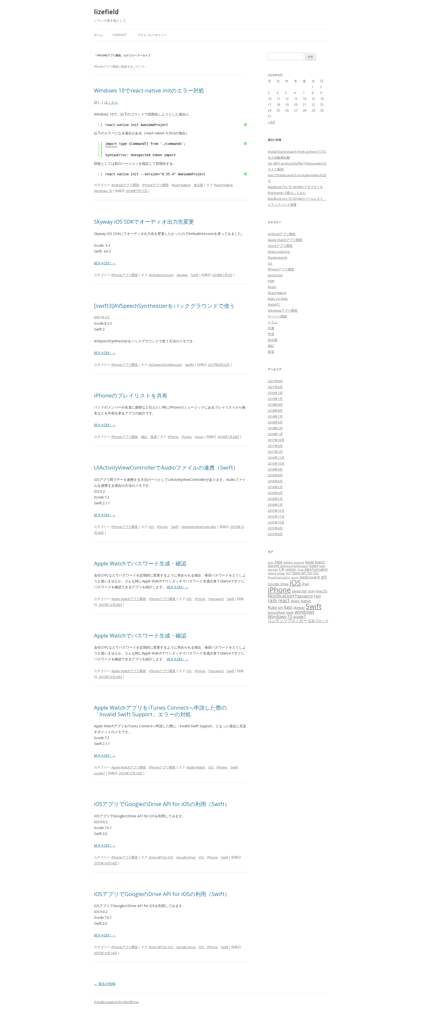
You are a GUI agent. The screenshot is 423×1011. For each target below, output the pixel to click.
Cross (300, 569)
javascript (299, 591)
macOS (321, 591)
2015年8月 (275, 534)
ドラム (272, 322)
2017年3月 (275, 451)
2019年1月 (275, 399)
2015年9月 (275, 528)
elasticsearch (310, 577)
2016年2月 (275, 499)
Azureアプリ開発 (280, 245)
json (311, 591)
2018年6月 (275, 422)
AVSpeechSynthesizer (165, 364)
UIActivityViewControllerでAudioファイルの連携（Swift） (166, 467)
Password (216, 599)
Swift (194, 275)
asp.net (273, 565)
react (284, 600)
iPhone (173, 437)
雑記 (144, 437)
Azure (313, 565)
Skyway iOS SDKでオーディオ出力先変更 (144, 221)
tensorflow (276, 612)
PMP (271, 281)
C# (281, 569)
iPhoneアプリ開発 (155, 185)
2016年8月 (275, 475)
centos (290, 569)
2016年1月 (275, 504)
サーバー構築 (277, 316)
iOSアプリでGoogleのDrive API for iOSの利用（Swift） (162, 803)
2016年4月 (275, 493)
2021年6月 (275, 387)
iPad (305, 584)
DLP (288, 573)
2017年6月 (275, 446)
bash (322, 566)
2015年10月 (276, 522)
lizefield (106, 11)
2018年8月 (275, 410)
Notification (281, 596)
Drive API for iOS (161, 857)
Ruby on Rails (278, 298)
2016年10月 (276, 463)
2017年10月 (276, 440)
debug (272, 573)
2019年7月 (275, 393)
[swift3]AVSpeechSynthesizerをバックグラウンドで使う (164, 305)
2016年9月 (275, 469)
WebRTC (274, 304)
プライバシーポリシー (152, 35)
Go (270, 263)
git (324, 577)
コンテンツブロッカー (287, 620)
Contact (120, 35)
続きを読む (105, 263)
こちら (113, 102)
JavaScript (275, 275)
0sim (271, 562)
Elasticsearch (277, 257)
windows (304, 612)
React (272, 287)
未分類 (198, 185)
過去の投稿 (105, 983)
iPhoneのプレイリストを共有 (130, 395)
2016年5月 (275, 487)
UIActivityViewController (198, 527)
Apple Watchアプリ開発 (128, 599)
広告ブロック (318, 620)
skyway (182, 275)
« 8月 (271, 122)
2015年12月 (276, 510)
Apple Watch (196, 767)
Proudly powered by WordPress (116, 1002)
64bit (278, 562)
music (199, 437)
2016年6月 (275, 481)
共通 (271, 328)
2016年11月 (276, 457)
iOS (151, 527)
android (299, 562)
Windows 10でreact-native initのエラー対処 (149, 90)
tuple (290, 612)
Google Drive (186, 857)
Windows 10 (103, 191)
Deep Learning (279, 251)
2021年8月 (275, 381)
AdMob (288, 562)
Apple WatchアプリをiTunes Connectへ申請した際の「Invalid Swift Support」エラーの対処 (160, 710)
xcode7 (99, 773)
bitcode (273, 569)
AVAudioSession (161, 275)
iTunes (187, 437)
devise (281, 573)
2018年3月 (275, 428)
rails (272, 600)
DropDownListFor (279, 577)
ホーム (98, 35)
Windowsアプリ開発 (282, 310)
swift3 (189, 364)
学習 (271, 334)
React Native (181, 185)
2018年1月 (275, 434)
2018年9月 (275, 404)
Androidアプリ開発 (125, 185)
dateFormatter (316, 569)
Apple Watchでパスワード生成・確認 (140, 563)
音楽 (154, 437)
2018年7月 (275, 416)
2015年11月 (276, 516)
